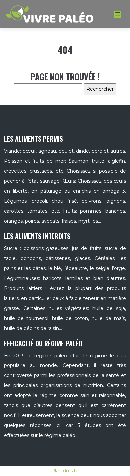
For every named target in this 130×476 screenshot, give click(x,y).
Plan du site (65, 471)
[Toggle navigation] (117, 14)
